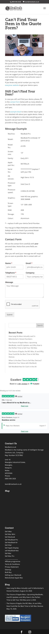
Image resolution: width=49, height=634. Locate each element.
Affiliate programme (12, 561)
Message (9, 282)
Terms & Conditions (12, 564)
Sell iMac (8, 531)
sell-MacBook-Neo (12, 550)
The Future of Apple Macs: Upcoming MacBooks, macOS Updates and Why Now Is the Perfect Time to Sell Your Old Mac (25, 345)
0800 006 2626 (10, 478)
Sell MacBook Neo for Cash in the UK (23, 367)
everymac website (12, 85)
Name (8, 263)
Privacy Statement (12, 567)
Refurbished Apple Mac (14, 578)
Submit (9, 315)
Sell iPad (8, 545)
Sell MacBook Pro (11, 540)
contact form (15, 102)
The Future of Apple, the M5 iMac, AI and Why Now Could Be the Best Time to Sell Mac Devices (26, 354)
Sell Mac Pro (9, 556)
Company (30, 273)
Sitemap (8, 570)
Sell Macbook (10, 537)
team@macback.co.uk (13, 484)
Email (29, 263)
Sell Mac (8, 553)
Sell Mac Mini (10, 534)
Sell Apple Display (12, 548)
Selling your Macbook (13, 575)
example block (15, 112)
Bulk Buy (8, 572)
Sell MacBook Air (11, 542)
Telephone (10, 273)
